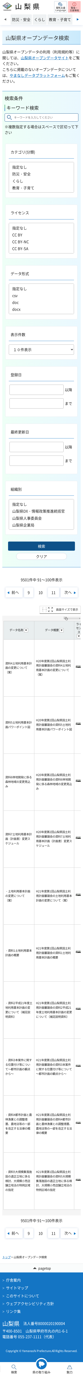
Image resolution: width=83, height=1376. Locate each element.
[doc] (41, 302)
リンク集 (13, 1311)
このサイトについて (22, 1295)
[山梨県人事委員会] (41, 518)
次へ (68, 592)
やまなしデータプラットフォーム (37, 75)
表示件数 (18, 334)
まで (68, 403)
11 (53, 592)
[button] (60, 7)
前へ (15, 592)
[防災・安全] (41, 173)
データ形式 (20, 273)
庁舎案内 (13, 1280)
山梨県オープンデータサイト (45, 57)
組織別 (16, 489)
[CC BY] (41, 234)
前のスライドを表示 (5, 19)
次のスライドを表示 (78, 19)
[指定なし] (41, 167)
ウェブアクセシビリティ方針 (30, 1303)
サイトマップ (17, 1287)
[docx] (41, 309)
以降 (68, 389)
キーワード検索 (22, 107)
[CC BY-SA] (41, 248)
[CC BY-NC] (41, 241)
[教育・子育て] (41, 187)
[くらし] (41, 180)
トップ (6, 1257)
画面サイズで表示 (67, 609)
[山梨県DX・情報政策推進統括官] (41, 511)
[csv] (41, 295)
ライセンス (20, 212)
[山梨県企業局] (41, 524)
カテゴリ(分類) (23, 152)
